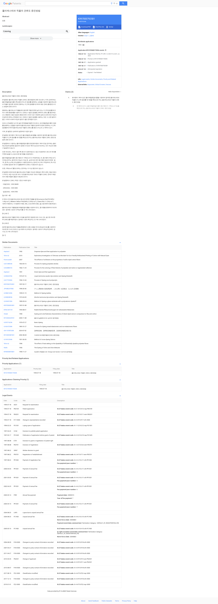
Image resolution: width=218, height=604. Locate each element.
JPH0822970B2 (9, 288)
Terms (117, 601)
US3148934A (8, 264)
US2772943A (8, 280)
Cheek (6, 314)
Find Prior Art (99, 27)
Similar (110, 27)
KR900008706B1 (9, 352)
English (92, 32)
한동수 (86, 35)
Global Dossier (100, 84)
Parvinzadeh (8, 260)
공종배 (91, 35)
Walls (5, 347)
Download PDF (86, 27)
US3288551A (8, 268)
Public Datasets (107, 601)
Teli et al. (6, 255)
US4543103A (8, 301)
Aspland (6, 251)
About (83, 601)
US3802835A (8, 297)
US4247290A (8, 326)
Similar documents (96, 79)
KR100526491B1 (9, 318)
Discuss (108, 84)
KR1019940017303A (10, 373)
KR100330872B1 (9, 335)
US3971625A (8, 322)
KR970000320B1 (9, 305)
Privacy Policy (126, 601)
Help (135, 601)
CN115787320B (9, 330)
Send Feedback (93, 601)
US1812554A (8, 339)
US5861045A (8, 293)
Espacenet (91, 84)
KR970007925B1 (9, 284)
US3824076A (8, 276)
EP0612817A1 (8, 310)
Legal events (85, 79)
